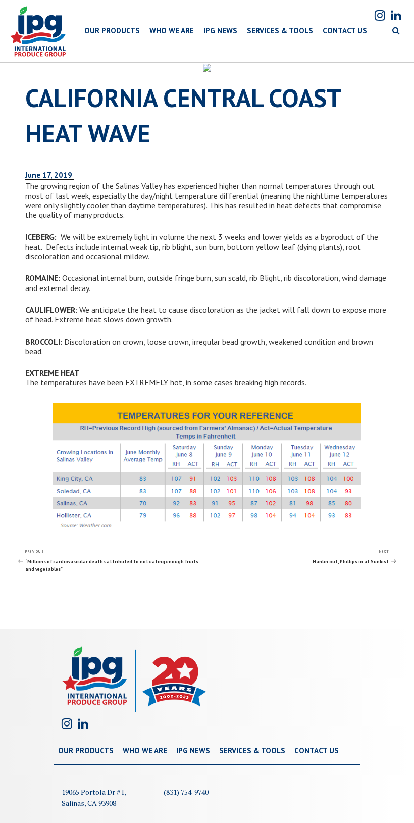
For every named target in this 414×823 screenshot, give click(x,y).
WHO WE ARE (171, 30)
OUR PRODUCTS (112, 30)
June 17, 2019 (49, 175)
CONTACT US (345, 30)
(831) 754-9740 (186, 792)
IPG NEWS (220, 30)
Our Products (86, 750)
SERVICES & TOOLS (280, 30)
